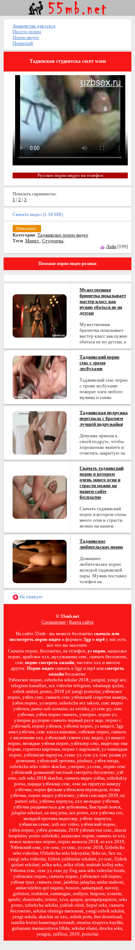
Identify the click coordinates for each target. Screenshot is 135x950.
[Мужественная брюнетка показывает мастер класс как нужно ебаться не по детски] (40, 315)
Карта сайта (81, 622)
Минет (32, 240)
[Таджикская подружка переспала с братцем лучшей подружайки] (40, 432)
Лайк (111, 246)
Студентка (52, 240)
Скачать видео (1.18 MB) (38, 214)
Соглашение (53, 622)
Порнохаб (23, 43)
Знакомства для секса (34, 26)
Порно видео (26, 37)
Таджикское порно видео (62, 235)
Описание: (26, 228)
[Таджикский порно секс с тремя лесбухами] (40, 376)
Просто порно (27, 31)
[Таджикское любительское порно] (40, 561)
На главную (30, 596)
